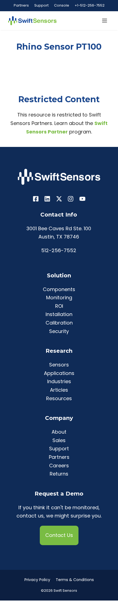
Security (59, 331)
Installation (59, 314)
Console (61, 5)
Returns (59, 473)
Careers (59, 465)
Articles (59, 389)
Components (59, 289)
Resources (59, 398)
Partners (21, 5)
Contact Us (59, 535)
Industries (59, 381)
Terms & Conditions (75, 579)
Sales (59, 440)
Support (41, 5)
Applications (59, 373)
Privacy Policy (37, 579)
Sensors (59, 364)
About (59, 431)
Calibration (59, 322)
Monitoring (59, 297)
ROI (59, 306)
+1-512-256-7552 (90, 5)
